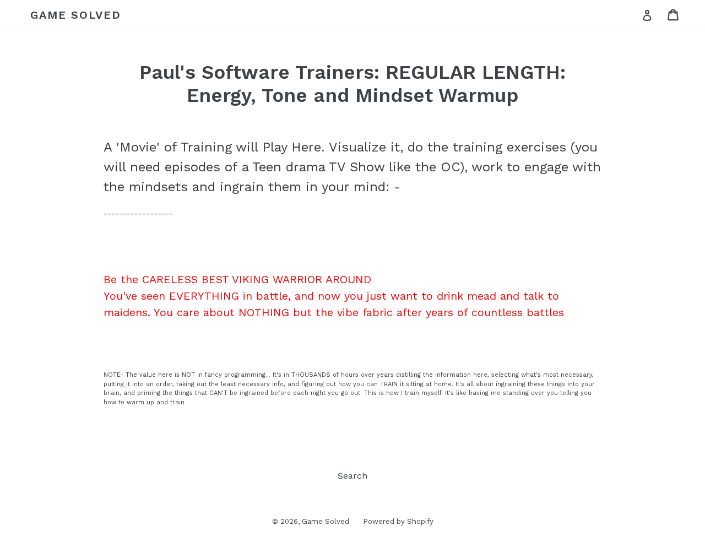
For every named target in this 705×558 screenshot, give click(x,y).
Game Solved (75, 14)
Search (352, 475)
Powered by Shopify (398, 521)
